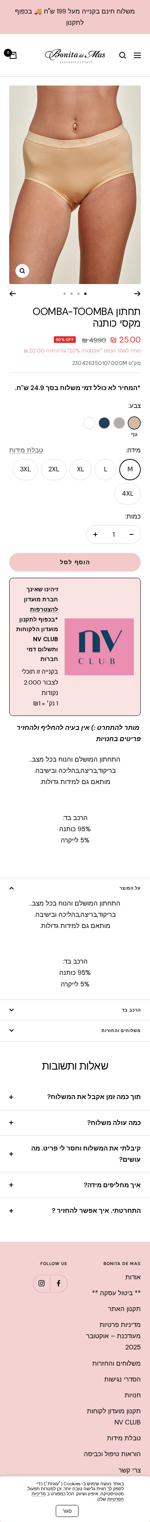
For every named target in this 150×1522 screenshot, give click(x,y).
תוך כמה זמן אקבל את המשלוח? (94, 1096)
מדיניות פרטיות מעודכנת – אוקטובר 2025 (113, 1335)
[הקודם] (137, 293)
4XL (127, 493)
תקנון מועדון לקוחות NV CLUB (114, 1416)
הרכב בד (131, 1010)
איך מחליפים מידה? (112, 1185)
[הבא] (12, 293)
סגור (67, 1511)
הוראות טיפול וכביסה (112, 1454)
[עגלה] (13, 55)
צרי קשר (129, 1470)
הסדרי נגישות (122, 1379)
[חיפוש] (122, 55)
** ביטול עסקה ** (116, 1293)
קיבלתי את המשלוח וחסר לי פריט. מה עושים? (86, 1154)
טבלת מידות (26, 450)
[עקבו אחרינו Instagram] (41, 1283)
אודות (133, 1277)
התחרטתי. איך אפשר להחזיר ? (96, 1210)
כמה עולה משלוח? (114, 1122)
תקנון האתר (124, 1309)
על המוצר (130, 888)
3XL (25, 469)
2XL (53, 469)
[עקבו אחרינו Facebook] (58, 1283)
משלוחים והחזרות (121, 1030)
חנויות (133, 1395)
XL (80, 469)
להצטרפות (44, 609)
